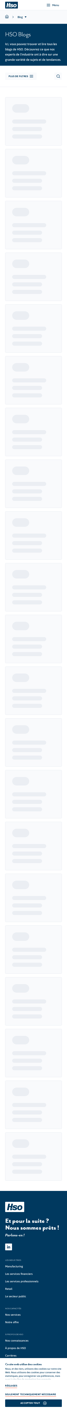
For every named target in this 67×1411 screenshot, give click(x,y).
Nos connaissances (17, 1340)
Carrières (10, 1355)
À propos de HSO (15, 1348)
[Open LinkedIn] (8, 1247)
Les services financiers (19, 1273)
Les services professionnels (21, 1281)
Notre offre (12, 1322)
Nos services (13, 1314)
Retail (8, 1288)
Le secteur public (15, 1296)
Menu (55, 5)
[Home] (11, 5)
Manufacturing (14, 1266)
